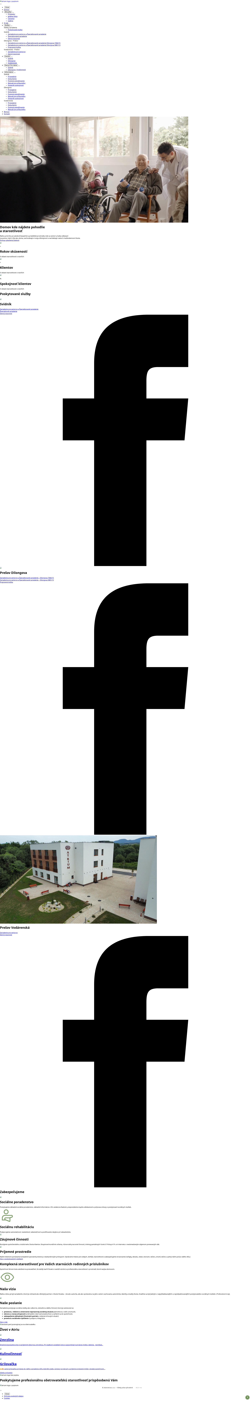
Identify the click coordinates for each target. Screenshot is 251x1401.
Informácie (9, 72)
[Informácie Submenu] (15, 72)
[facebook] (125, 565)
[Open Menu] (1, 1390)
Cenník (7, 56)
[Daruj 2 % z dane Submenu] (19, 65)
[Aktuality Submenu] (13, 12)
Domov (6, 10)
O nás (6, 23)
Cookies (7, 1398)
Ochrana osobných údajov (13, 1396)
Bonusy (6, 112)
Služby (7, 25)
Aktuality (8, 12)
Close (7, 7)
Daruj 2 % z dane (11, 65)
